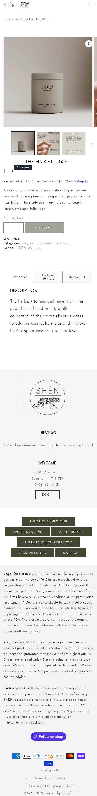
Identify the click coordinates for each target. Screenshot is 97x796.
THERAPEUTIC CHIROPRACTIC (48, 542)
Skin (32, 243)
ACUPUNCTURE (71, 532)
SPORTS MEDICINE (27, 532)
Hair (17, 19)
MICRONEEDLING (32, 552)
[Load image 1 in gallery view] (23, 143)
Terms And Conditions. (51, 778)
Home (7, 19)
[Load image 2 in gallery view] (48, 143)
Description (19, 277)
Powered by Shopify (58, 793)
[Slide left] (5, 145)
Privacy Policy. (51, 770)
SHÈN (38, 793)
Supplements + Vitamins (52, 243)
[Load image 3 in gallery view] (74, 143)
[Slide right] (92, 145)
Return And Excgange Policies (51, 786)
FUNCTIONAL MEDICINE (48, 521)
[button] (92, 5)
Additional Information (48, 277)
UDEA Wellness (29, 248)
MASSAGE (70, 552)
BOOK (47, 495)
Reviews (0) (77, 277)
